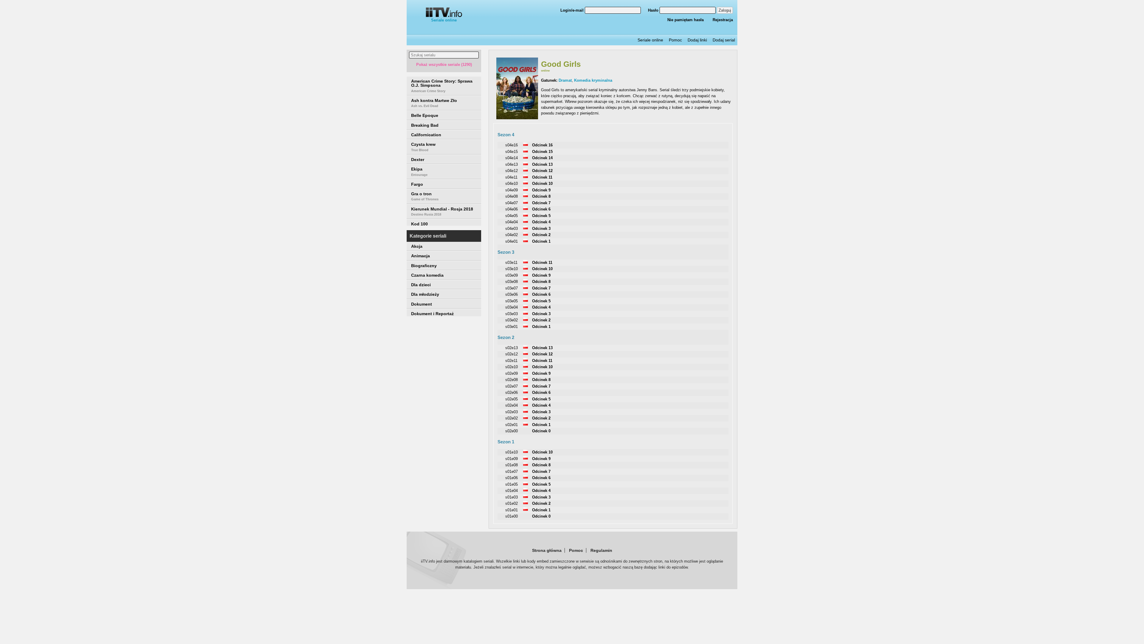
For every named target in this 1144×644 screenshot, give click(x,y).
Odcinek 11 (542, 177)
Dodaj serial (724, 40)
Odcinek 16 (542, 145)
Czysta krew (423, 146)
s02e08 (511, 379)
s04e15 (511, 151)
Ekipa (419, 171)
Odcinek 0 (541, 431)
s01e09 (511, 458)
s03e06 (511, 294)
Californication (426, 134)
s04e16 (511, 145)
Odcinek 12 (542, 170)
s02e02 (511, 418)
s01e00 (511, 516)
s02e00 (511, 431)
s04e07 (511, 203)
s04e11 (511, 177)
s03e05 (511, 301)
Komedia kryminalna (593, 80)
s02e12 (511, 354)
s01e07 (511, 471)
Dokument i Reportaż (432, 313)
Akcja (416, 246)
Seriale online (444, 20)
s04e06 (511, 209)
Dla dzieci (421, 284)
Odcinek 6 (541, 209)
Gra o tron (425, 196)
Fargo (417, 184)
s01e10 (511, 452)
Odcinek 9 (541, 190)
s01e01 (511, 510)
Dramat (565, 80)
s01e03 (511, 497)
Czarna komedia (427, 275)
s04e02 (511, 235)
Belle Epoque (424, 115)
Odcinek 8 (541, 196)
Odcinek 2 (541, 235)
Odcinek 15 (542, 151)
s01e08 (511, 465)
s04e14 (511, 158)
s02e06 (511, 392)
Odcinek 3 (541, 228)
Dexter (417, 159)
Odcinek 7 (541, 203)
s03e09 (511, 275)
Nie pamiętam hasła (685, 20)
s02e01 (511, 424)
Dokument (421, 304)
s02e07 (511, 386)
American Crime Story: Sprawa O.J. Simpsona (441, 86)
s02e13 (511, 348)
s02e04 (511, 405)
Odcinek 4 (541, 222)
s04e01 (511, 241)
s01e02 (511, 503)
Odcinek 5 (541, 215)
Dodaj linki (697, 40)
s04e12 (511, 170)
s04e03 (511, 228)
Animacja (420, 255)
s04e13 (511, 164)
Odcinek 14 (542, 158)
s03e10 (511, 269)
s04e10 (511, 183)
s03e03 (511, 314)
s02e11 (511, 360)
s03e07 (511, 288)
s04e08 (511, 196)
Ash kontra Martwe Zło (434, 103)
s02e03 (511, 412)
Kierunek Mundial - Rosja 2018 (442, 211)
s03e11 (511, 262)
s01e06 (511, 478)
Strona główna (547, 550)
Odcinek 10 (542, 183)
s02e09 (511, 373)
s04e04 (511, 222)
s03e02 (511, 320)
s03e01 (511, 326)
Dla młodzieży (425, 294)
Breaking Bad (425, 125)
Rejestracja (723, 20)
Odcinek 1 (541, 241)
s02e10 (511, 367)
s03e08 (511, 281)
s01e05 (511, 484)
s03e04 (511, 307)
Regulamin (601, 550)
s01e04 (511, 490)
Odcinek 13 (542, 164)
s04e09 (511, 190)
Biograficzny (424, 265)
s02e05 (511, 399)
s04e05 (511, 215)
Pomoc (675, 40)
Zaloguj (725, 10)
